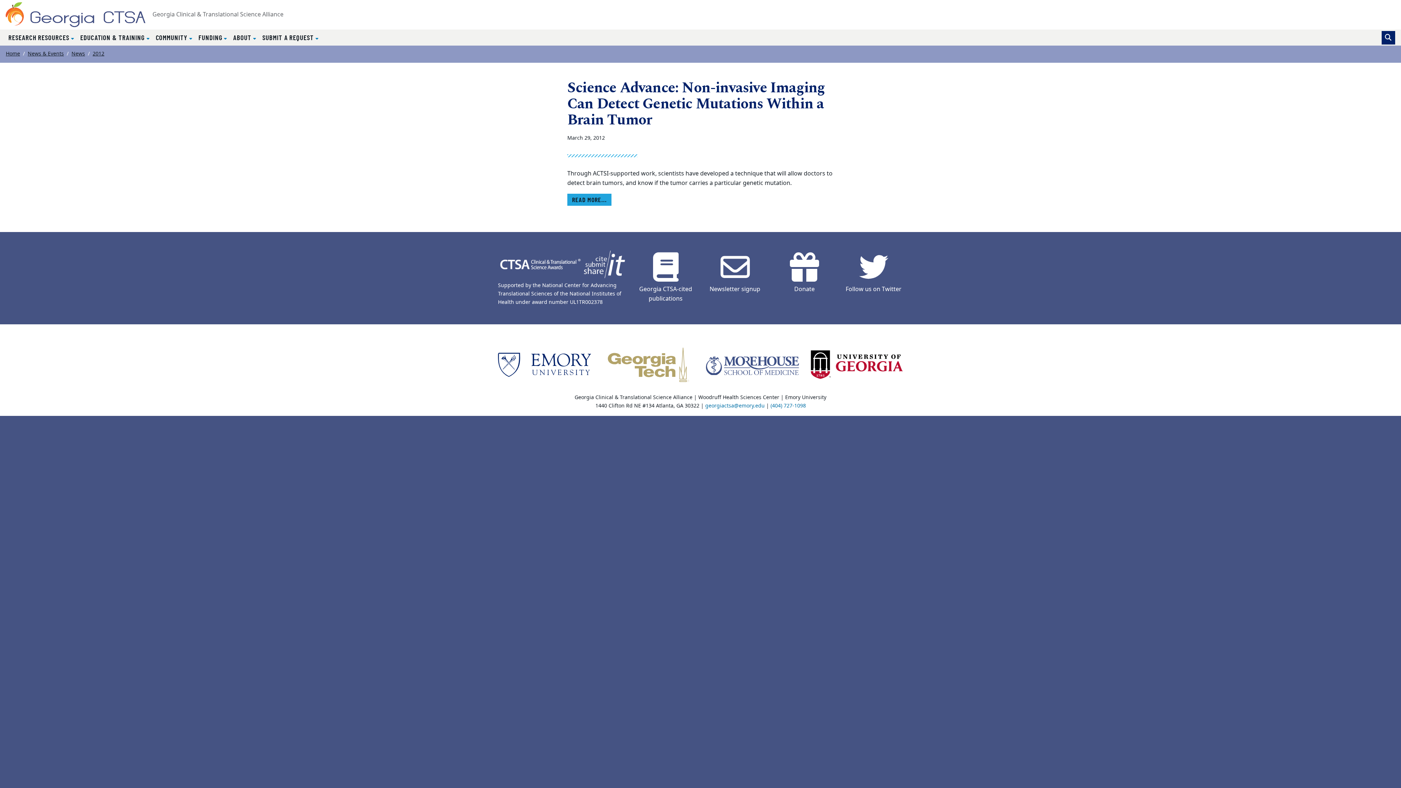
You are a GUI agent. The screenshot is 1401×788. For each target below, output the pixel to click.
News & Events (46, 54)
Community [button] (172, 37)
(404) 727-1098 (788, 406)
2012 (98, 54)
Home (13, 54)
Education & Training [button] (113, 37)
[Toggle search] (1388, 38)
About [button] (243, 37)
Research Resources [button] (39, 37)
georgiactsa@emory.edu (735, 406)
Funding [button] (211, 37)
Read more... (589, 200)
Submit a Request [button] (289, 37)
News (78, 54)
